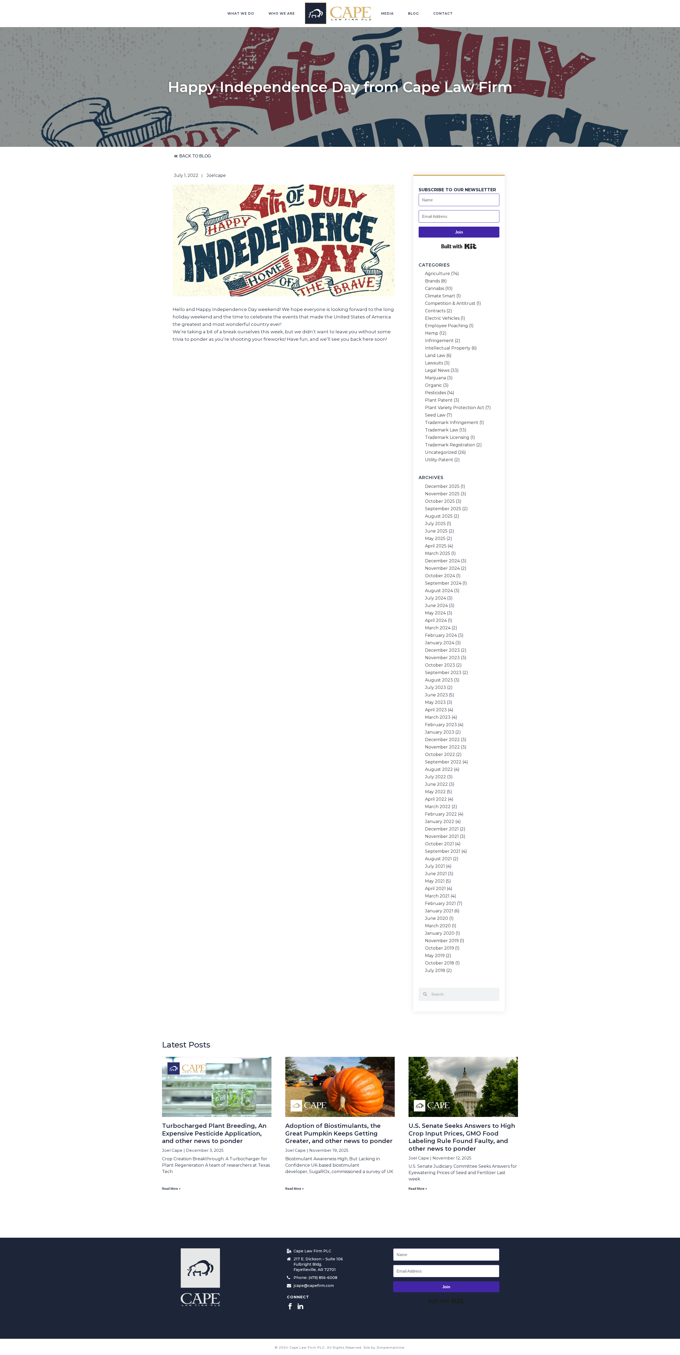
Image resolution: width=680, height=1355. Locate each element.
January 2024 (439, 643)
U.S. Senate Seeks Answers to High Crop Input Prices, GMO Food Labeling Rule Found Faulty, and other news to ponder (462, 1137)
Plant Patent (439, 400)
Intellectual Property (447, 348)
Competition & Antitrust (450, 303)
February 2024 (441, 635)
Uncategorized (441, 452)
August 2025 (439, 516)
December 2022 (442, 739)
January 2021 (439, 911)
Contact (443, 13)
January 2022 (439, 821)
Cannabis (434, 288)
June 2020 (436, 918)
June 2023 (436, 695)
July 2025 (435, 523)
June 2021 (436, 873)
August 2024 (439, 590)
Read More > (171, 1189)
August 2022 (439, 769)
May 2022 (435, 791)
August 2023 (439, 680)
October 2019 (439, 948)
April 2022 (436, 799)
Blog (413, 13)
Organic (433, 385)
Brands (432, 281)
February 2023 (441, 724)
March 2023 (437, 717)
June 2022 (436, 784)
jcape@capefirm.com (314, 1285)
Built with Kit (459, 246)
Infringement (439, 340)
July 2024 (435, 598)
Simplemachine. (391, 1347)
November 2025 (442, 494)
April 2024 (436, 620)
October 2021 (439, 844)
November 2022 (442, 747)
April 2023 (436, 710)
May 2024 (435, 613)
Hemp (431, 333)
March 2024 (437, 628)
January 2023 (439, 732)
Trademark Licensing (447, 437)
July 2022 (435, 777)
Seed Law (435, 415)
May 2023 (435, 702)
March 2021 (437, 896)
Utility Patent (439, 460)
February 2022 (441, 814)
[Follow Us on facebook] (290, 1306)
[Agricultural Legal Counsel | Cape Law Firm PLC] (338, 13)
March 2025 (437, 553)
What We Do (240, 13)
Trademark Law (441, 430)
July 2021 (435, 866)
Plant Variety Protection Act (454, 407)
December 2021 (442, 829)
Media (387, 13)
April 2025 (436, 546)
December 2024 (442, 561)
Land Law (435, 355)
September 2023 (443, 672)
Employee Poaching (446, 325)
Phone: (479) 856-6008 (315, 1277)
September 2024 (443, 583)
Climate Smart (440, 296)
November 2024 (442, 568)
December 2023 (442, 650)
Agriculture (437, 273)
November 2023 (442, 657)
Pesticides (435, 392)
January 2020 (439, 933)
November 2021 (442, 836)
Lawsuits (434, 363)
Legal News (437, 370)
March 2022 (437, 806)
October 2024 (440, 575)
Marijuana (435, 378)
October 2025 (440, 501)
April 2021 (435, 888)
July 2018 (435, 970)
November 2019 (442, 940)
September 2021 (442, 851)
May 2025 (435, 538)
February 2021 (440, 903)
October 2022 (440, 754)
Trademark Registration (450, 445)
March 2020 (438, 926)
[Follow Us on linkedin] (300, 1306)
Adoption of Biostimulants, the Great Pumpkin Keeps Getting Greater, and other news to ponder (339, 1133)
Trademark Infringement (451, 422)
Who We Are (282, 13)
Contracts (435, 311)
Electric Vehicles (442, 318)
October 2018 (439, 963)
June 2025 (436, 531)
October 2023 (440, 665)
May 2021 (435, 881)
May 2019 (435, 955)
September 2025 (443, 508)
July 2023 (435, 687)
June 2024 (436, 605)
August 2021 (438, 859)
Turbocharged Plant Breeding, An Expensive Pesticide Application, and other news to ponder (214, 1133)
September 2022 (443, 762)
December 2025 (442, 486)
